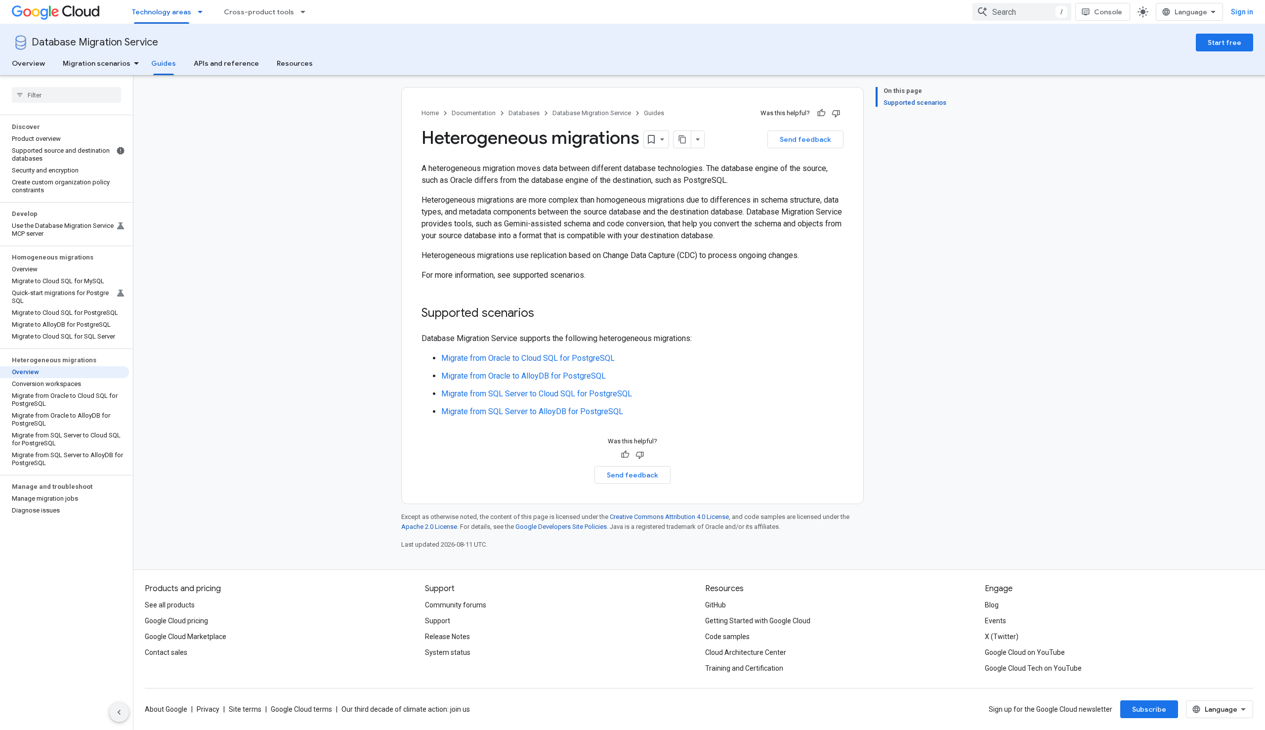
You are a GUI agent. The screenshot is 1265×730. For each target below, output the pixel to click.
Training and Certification (744, 668)
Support (437, 621)
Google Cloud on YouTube (1025, 652)
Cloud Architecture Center (745, 652)
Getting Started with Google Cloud (757, 621)
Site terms (245, 709)
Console (1108, 11)
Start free (1224, 42)
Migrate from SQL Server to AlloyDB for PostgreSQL (532, 411)
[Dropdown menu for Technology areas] (203, 12)
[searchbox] (66, 95)
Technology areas (161, 11)
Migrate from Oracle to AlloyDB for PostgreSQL (523, 376)
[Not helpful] (836, 113)
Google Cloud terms (301, 709)
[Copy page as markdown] (682, 139)
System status (447, 652)
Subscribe (1149, 709)
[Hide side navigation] (119, 712)
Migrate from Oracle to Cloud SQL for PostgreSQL (528, 358)
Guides (163, 63)
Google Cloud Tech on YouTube (1033, 668)
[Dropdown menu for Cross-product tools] (306, 12)
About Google (166, 709)
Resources (295, 63)
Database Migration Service (95, 42)
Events (995, 621)
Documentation (474, 113)
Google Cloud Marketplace (185, 637)
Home (430, 113)
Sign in (1242, 12)
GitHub (715, 605)
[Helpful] (821, 113)
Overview (28, 63)
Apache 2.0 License (429, 526)
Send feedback (805, 139)
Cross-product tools (259, 11)
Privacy (208, 709)
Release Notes (447, 637)
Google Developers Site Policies (561, 526)
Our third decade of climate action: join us (405, 709)
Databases (524, 113)
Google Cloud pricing (176, 621)
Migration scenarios (96, 63)
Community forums (455, 605)
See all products (170, 605)
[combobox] (1021, 12)
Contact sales (166, 652)
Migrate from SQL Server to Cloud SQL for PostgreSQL (536, 393)
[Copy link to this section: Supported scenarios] (544, 314)
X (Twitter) (1001, 637)
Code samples (727, 637)
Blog (992, 605)
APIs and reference (226, 63)
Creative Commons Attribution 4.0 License (669, 516)
